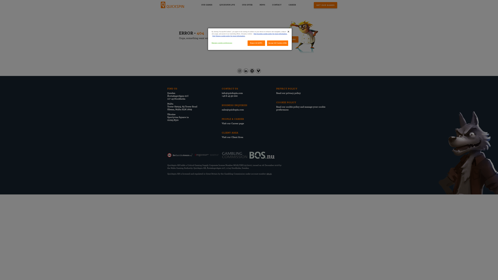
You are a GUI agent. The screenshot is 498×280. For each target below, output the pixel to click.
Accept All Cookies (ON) (277, 43)
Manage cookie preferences (222, 43)
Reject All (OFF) (256, 43)
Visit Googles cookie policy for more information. (270, 34)
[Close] (288, 31)
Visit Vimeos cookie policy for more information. (228, 36)
